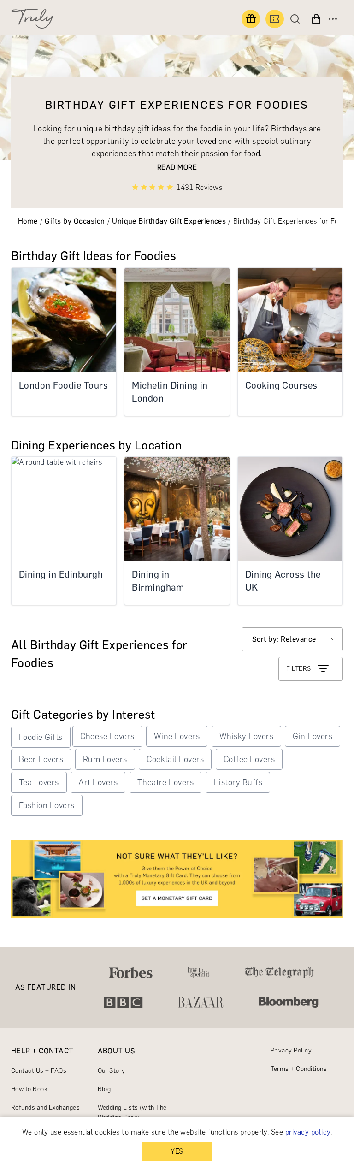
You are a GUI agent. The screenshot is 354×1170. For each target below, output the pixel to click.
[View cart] (316, 18)
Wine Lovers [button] (177, 736)
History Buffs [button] (237, 782)
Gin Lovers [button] (312, 736)
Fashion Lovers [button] (47, 805)
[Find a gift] (251, 19)
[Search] (297, 18)
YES (177, 1151)
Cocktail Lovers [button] (175, 759)
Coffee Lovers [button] (249, 759)
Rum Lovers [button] (105, 759)
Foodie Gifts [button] (41, 737)
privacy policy (307, 1132)
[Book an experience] (275, 19)
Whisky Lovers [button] (246, 736)
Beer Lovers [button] (41, 759)
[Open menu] (332, 18)
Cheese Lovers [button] (107, 736)
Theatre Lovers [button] (165, 782)
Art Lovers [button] (98, 782)
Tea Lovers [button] (39, 782)
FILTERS (298, 669)
